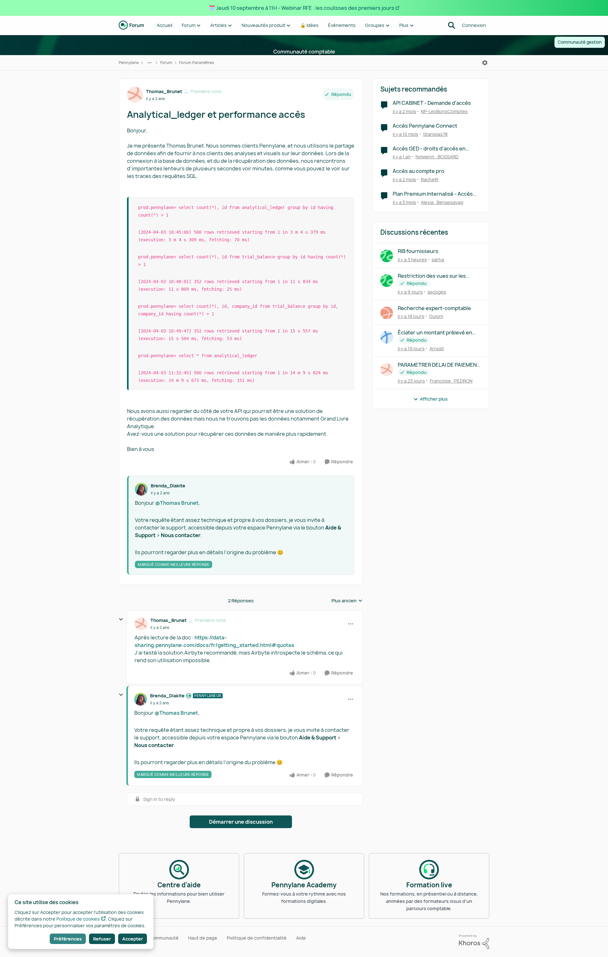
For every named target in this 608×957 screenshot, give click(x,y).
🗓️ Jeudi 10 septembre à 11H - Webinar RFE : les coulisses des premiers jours (301, 7)
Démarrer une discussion (241, 821)
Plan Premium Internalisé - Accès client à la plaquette (433, 194)
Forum (166, 62)
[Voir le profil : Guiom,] (386, 313)
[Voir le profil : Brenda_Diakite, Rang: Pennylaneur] (140, 699)
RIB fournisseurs (418, 251)
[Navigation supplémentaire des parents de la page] (149, 62)
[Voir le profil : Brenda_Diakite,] (141, 489)
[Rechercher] (451, 25)
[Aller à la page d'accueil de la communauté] (131, 25)
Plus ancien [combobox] (347, 601)
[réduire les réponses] (121, 619)
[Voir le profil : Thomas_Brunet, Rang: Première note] (135, 95)
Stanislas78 (435, 134)
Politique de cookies (78, 919)
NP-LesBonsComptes (444, 111)
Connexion (474, 25)
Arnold (436, 348)
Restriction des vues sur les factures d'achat (432, 276)
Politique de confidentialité (257, 938)
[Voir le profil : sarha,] (386, 256)
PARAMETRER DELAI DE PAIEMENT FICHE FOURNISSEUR (439, 365)
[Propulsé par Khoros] (474, 942)
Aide (301, 938)
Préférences (68, 939)
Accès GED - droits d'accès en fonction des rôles (429, 148)
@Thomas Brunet (177, 502)
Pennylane (129, 62)
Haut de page (202, 938)
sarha (438, 260)
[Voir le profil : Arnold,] (386, 337)
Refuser (102, 939)
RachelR (429, 179)
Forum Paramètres (196, 62)
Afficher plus (434, 399)
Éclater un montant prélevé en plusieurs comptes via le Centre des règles (437, 332)
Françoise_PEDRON (451, 381)
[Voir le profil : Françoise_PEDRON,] (386, 369)
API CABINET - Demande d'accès (432, 103)
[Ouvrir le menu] (484, 62)
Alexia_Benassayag (442, 202)
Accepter (132, 939)
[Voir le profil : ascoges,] (386, 280)
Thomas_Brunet (164, 91)
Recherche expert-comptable (434, 308)
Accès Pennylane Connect (425, 126)
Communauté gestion (580, 42)
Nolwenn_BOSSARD (437, 157)
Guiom (436, 316)
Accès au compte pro (418, 171)
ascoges (437, 292)
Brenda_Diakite (168, 486)
